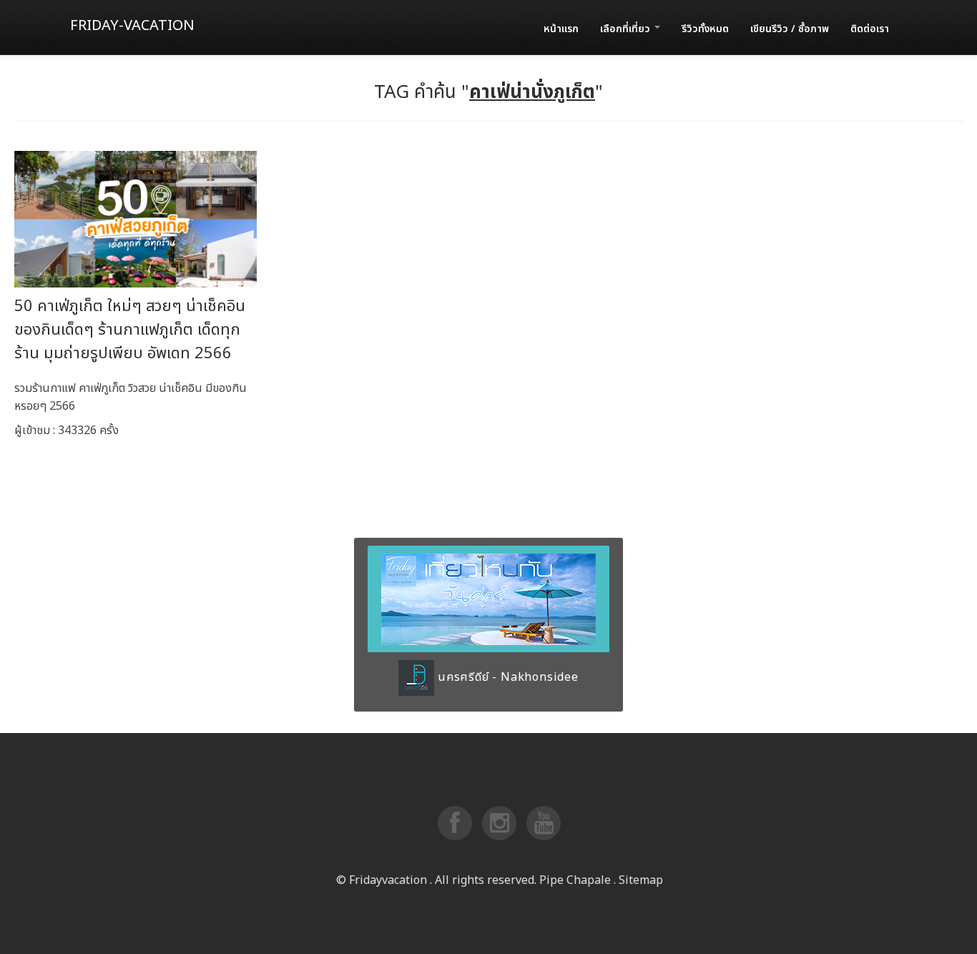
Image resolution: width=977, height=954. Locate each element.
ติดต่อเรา (869, 28)
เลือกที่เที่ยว (626, 28)
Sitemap (641, 880)
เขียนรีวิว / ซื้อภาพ (789, 28)
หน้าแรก (561, 28)
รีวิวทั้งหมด (705, 28)
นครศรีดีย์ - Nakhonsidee (506, 677)
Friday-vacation (132, 25)
